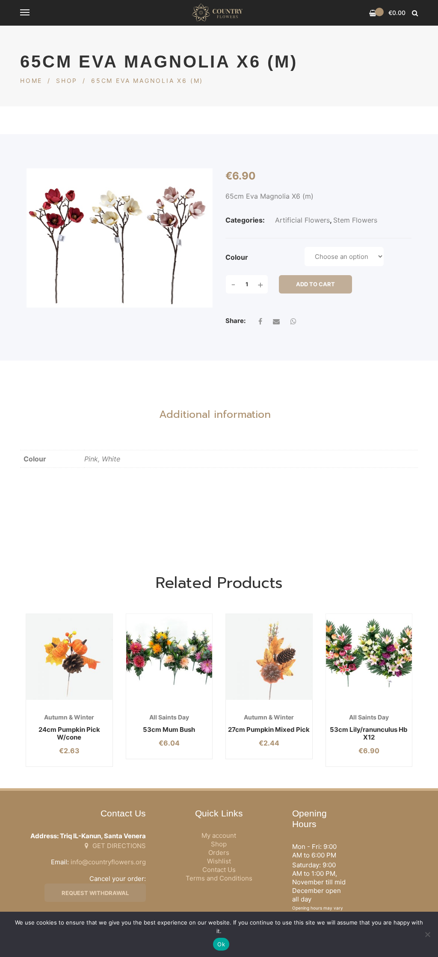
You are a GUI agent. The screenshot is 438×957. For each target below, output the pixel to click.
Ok (221, 944)
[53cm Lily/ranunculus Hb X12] (369, 657)
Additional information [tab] (215, 414)
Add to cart (315, 284)
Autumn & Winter (69, 717)
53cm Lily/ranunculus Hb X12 (369, 733)
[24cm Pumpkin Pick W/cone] (69, 657)
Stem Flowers (355, 220)
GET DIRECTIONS (118, 846)
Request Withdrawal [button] (95, 892)
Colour (236, 257)
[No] (427, 934)
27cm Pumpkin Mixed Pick (269, 729)
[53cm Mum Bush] (169, 657)
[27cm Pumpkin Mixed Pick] (269, 657)
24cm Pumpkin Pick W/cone (69, 733)
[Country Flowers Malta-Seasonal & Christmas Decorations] (219, 13)
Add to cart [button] (54, 700)
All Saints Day (169, 717)
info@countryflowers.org (108, 862)
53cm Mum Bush (169, 729)
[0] (372, 13)
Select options (153, 700)
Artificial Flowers (302, 220)
